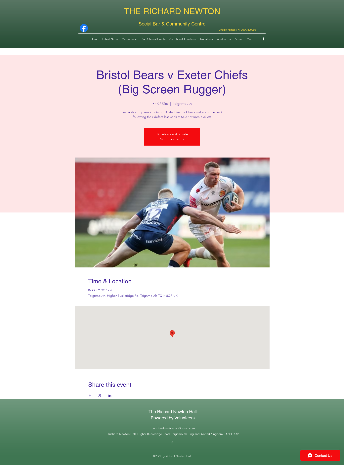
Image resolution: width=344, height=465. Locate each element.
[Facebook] (264, 39)
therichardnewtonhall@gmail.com (172, 428)
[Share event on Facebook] (90, 395)
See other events (172, 139)
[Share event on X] (100, 395)
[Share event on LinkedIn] (109, 395)
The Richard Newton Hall (173, 411)
